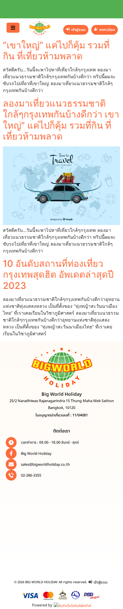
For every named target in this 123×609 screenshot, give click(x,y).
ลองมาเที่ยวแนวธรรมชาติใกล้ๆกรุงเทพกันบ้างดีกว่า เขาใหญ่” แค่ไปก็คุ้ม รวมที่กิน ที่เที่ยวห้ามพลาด (61, 120)
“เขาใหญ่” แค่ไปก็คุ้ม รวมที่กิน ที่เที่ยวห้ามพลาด (56, 51)
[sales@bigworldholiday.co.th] (11, 464)
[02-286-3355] (11, 475)
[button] (13, 28)
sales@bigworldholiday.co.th (45, 464)
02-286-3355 (31, 475)
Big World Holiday (36, 454)
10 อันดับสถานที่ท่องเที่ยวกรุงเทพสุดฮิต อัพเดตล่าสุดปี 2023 (58, 274)
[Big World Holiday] (11, 453)
